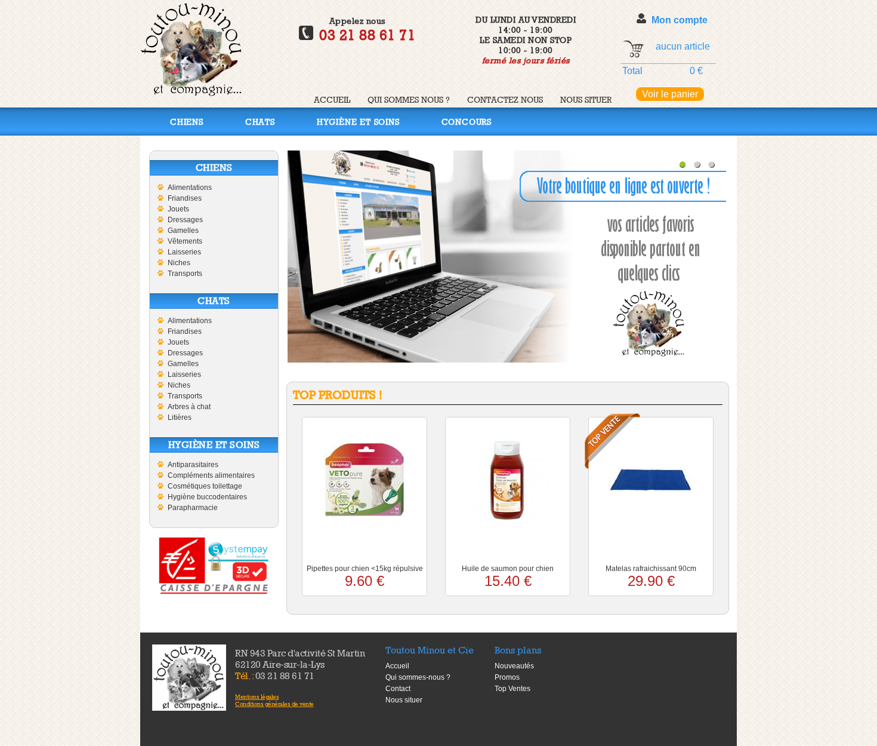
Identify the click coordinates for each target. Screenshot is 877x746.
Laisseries (184, 252)
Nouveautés (514, 666)
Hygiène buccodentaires (207, 497)
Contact (397, 688)
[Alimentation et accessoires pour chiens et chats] (191, 93)
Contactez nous (505, 99)
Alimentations (190, 187)
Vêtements (185, 241)
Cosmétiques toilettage (205, 486)
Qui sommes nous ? (409, 99)
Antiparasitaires (193, 465)
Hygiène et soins (358, 121)
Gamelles (183, 230)
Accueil (332, 99)
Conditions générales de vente (274, 703)
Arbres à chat (189, 407)
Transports (185, 273)
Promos (507, 677)
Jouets (178, 209)
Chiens (186, 121)
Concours (466, 121)
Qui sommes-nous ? (417, 677)
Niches (179, 263)
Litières (180, 417)
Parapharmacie (193, 508)
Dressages (185, 220)
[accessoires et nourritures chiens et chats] (189, 677)
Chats (260, 121)
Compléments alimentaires (211, 475)
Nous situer (586, 99)
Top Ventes (512, 688)
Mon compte (679, 20)
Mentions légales (257, 696)
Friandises (185, 198)
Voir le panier (670, 94)
